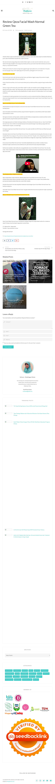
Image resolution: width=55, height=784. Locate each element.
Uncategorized (20, 30)
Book (30, 670)
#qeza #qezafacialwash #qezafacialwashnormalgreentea (16, 236)
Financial (32, 673)
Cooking (36, 670)
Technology (8, 679)
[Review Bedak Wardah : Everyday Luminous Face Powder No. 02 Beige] (14, 297)
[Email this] (5, 240)
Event (16, 673)
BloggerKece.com (10, 781)
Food (39, 673)
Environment (9, 673)
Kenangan (8, 676)
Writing (35, 679)
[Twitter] (28, 2)
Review (38, 676)
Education (43, 670)
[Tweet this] (13, 240)
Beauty (23, 670)
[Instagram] (32, 2)
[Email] (50, 780)
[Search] (53, 10)
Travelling (17, 679)
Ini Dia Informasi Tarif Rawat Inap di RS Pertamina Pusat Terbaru (29, 529)
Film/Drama (23, 673)
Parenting (23, 676)
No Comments (29, 30)
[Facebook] (26, 2)
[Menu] (22, 2)
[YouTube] (30, 2)
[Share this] (9, 240)
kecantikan (30, 236)
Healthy (45, 673)
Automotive (16, 670)
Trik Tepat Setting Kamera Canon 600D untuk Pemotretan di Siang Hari (30, 406)
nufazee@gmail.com (27, 391)
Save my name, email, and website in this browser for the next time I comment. (22, 343)
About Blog (8, 670)
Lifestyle (15, 676)
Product (31, 676)
